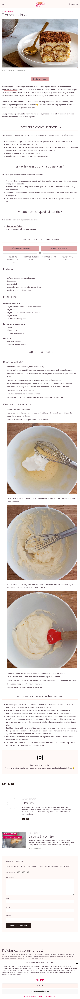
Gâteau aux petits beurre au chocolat (21, 229)
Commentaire (11, 877)
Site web (9, 916)
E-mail (8, 907)
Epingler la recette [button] (60, 248)
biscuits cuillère (10, 89)
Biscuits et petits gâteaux (12, 837)
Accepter (40, 980)
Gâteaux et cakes (7, 11)
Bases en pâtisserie (10, 834)
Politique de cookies (30, 996)
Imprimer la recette (22, 248)
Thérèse (28, 803)
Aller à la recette (41, 79)
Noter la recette (11, 872)
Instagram (33, 768)
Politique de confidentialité (46, 996)
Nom (8, 898)
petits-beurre (66, 181)
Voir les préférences (40, 991)
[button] (77, 962)
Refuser (40, 986)
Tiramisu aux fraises (14, 226)
